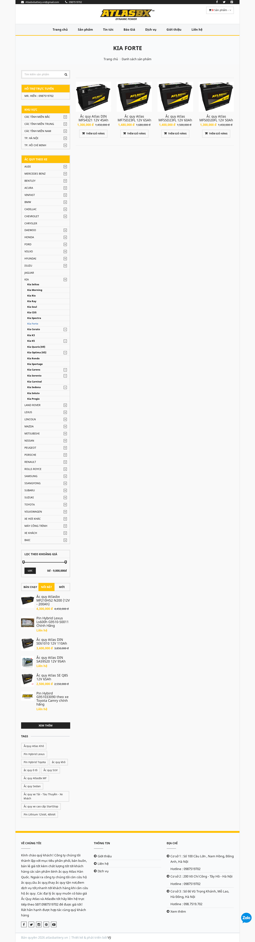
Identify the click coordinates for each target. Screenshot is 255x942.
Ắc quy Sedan (32, 786)
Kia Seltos (33, 284)
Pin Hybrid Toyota (35, 762)
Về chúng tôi (31, 843)
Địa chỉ (172, 843)
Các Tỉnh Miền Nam (37, 131)
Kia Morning (34, 290)
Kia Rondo (33, 358)
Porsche (30, 454)
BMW (27, 202)
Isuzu (28, 265)
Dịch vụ (150, 29)
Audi (27, 166)
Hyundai (30, 258)
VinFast (29, 194)
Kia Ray (31, 301)
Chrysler (30, 223)
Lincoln (30, 419)
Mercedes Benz (35, 173)
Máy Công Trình (35, 525)
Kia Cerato (33, 329)
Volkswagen (33, 511)
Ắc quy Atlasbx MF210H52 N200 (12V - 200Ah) (53, 600)
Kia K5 (31, 340)
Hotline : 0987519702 (185, 869)
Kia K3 (31, 335)
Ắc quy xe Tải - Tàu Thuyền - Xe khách (43, 796)
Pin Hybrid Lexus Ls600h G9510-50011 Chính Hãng (52, 622)
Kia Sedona (34, 387)
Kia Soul (32, 306)
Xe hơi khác (32, 518)
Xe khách (30, 532)
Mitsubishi (32, 433)
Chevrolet (31, 216)
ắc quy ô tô (30, 770)
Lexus (28, 412)
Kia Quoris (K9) (36, 346)
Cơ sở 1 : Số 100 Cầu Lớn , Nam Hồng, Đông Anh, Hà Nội (202, 859)
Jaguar (29, 272)
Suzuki (29, 497)
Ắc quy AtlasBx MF (35, 778)
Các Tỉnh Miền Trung (39, 123)
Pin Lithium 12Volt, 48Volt (39, 814)
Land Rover (32, 405)
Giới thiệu (174, 29)
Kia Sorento (34, 375)
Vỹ (109, 937)
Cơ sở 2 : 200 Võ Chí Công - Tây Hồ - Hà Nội (201, 876)
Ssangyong (32, 483)
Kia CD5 (31, 312)
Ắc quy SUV (50, 770)
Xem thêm (45, 725)
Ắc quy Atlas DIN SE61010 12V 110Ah (51, 641)
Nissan (29, 440)
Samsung (30, 476)
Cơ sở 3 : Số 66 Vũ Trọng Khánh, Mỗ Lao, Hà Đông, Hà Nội (199, 894)
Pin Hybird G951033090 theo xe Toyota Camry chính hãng (52, 698)
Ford (27, 244)
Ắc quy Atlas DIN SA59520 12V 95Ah (51, 659)
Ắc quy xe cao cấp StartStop (41, 806)
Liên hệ (197, 29)
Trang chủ (60, 29)
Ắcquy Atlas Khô (34, 746)
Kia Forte (127, 48)
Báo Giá (129, 29)
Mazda (29, 426)
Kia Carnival (34, 381)
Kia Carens (33, 369)
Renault (30, 461)
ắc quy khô (58, 762)
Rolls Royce (32, 469)
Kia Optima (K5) (36, 352)
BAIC (27, 540)
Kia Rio (31, 295)
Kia (26, 279)
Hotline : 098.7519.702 (186, 904)
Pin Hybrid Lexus (34, 754)
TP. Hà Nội (31, 138)
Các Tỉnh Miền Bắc (37, 116)
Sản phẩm (85, 29)
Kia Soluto (33, 393)
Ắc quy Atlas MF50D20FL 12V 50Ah (216, 118)
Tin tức (108, 29)
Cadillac (30, 209)
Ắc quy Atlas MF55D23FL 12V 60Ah (175, 118)
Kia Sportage (35, 364)
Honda (29, 237)
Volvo (28, 251)
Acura (28, 187)
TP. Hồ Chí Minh (35, 145)
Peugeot (30, 447)
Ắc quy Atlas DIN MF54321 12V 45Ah (93, 118)
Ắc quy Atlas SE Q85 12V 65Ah (52, 677)
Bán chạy (30, 587)
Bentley (29, 180)
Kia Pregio (33, 398)
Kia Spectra (34, 318)
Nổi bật (46, 587)
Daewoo (30, 230)
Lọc (30, 570)
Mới (62, 587)
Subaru (29, 490)
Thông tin (102, 843)
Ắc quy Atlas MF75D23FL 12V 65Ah (134, 118)
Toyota (29, 504)
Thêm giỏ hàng (95, 133)
